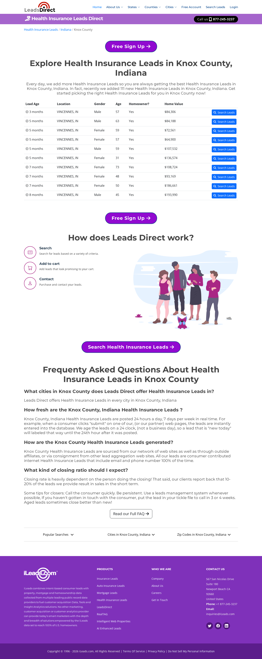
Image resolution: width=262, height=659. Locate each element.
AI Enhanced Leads (109, 628)
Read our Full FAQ (129, 513)
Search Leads (215, 7)
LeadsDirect (104, 607)
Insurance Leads (107, 578)
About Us (157, 586)
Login (234, 7)
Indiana (66, 29)
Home (97, 7)
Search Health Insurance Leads (129, 347)
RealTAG (102, 614)
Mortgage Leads (107, 593)
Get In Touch (160, 600)
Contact (46, 279)
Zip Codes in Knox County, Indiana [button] (201, 534)
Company (158, 578)
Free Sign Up (129, 46)
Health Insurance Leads (41, 29)
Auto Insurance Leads (111, 586)
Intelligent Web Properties (113, 621)
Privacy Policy (156, 651)
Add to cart (49, 264)
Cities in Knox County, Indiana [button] (129, 534)
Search (45, 248)
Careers (156, 593)
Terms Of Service (134, 651)
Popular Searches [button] (56, 534)
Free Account (191, 7)
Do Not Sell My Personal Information (191, 651)
